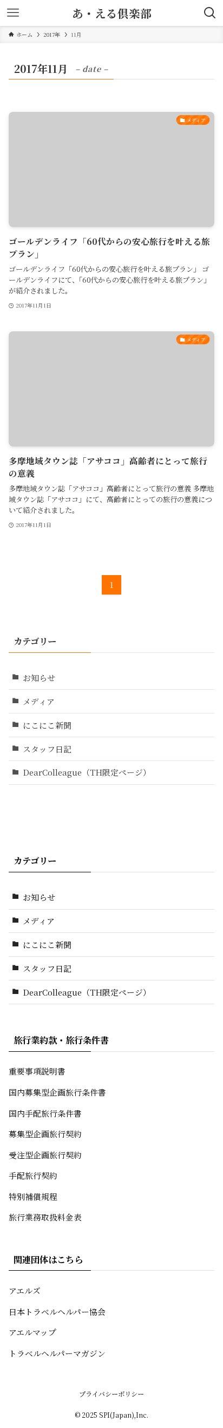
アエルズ (25, 1290)
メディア (39, 701)
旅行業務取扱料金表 (45, 1217)
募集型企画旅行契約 (45, 1133)
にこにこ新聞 (47, 725)
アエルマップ (32, 1332)
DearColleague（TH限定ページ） (87, 772)
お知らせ (39, 677)
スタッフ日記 (47, 749)
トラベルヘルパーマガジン (57, 1353)
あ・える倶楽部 (112, 13)
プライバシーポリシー (111, 1394)
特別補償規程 (33, 1196)
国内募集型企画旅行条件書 (57, 1092)
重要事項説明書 (37, 1071)
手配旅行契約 (33, 1175)
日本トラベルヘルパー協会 (57, 1311)
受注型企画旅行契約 (45, 1154)
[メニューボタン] (13, 13)
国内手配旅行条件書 (45, 1113)
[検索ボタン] (210, 13)
